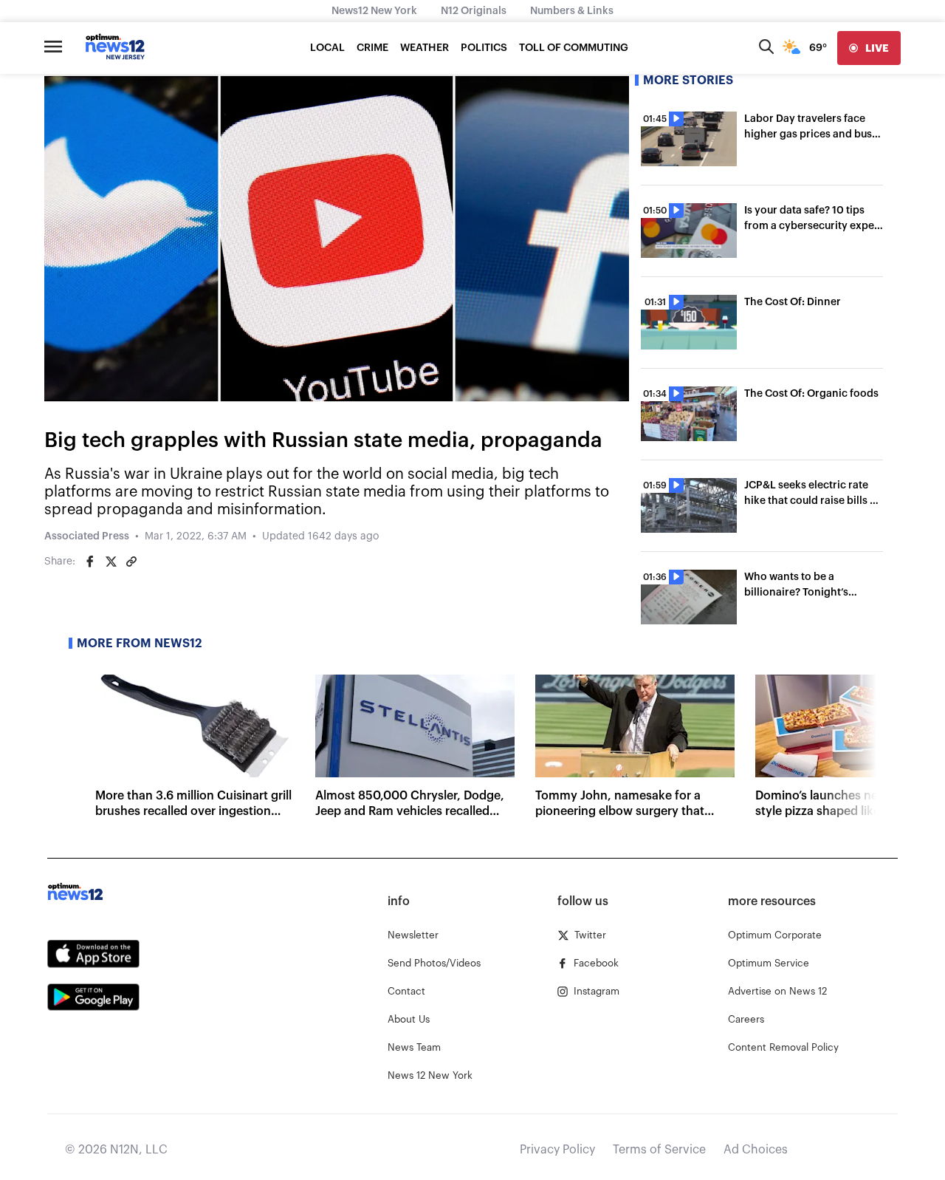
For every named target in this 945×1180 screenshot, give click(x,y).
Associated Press (86, 536)
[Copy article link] (131, 561)
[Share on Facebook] (90, 561)
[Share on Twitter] (111, 561)
